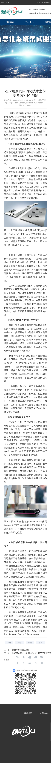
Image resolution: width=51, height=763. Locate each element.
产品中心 (29, 22)
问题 (19, 642)
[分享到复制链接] (17, 657)
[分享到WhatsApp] (35, 663)
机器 (30, 642)
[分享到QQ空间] (23, 657)
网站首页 (10, 22)
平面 (40, 642)
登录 (2, 2)
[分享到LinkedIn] (29, 663)
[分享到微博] (35, 657)
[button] (24, 75)
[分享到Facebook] (17, 663)
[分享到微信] (41, 657)
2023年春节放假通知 (20, 650)
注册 (7, 2)
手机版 (39, 2)
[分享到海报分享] (41, 663)
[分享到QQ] (29, 657)
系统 (9, 642)
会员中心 (47, 2)
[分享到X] (23, 663)
